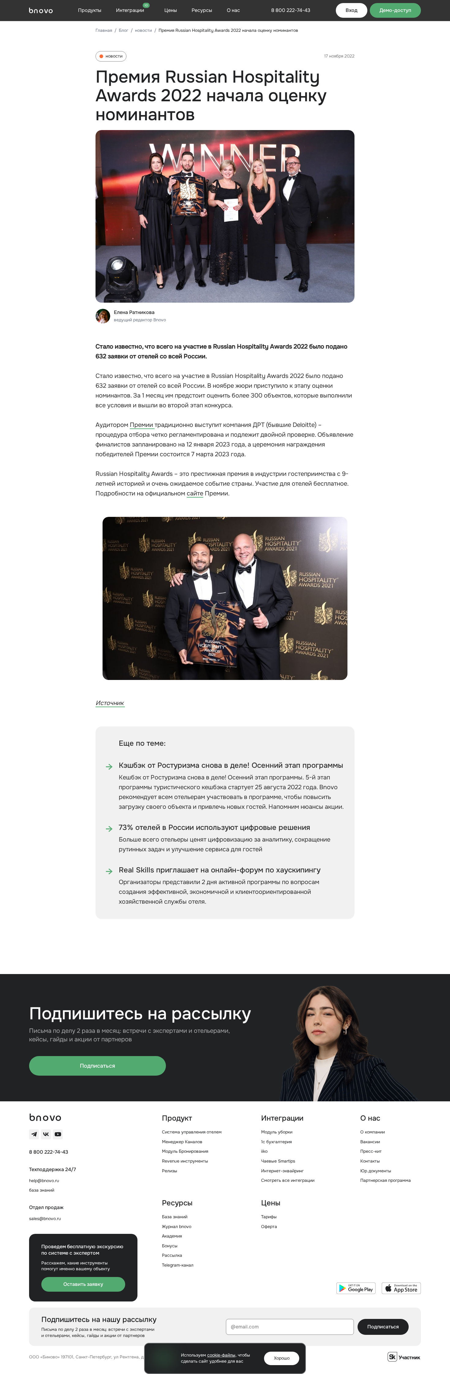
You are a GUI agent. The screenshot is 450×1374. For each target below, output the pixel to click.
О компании (372, 1132)
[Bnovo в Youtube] (58, 1134)
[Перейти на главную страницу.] (41, 10)
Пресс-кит (371, 1151)
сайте (195, 493)
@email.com (245, 1327)
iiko (264, 1151)
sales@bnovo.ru (45, 1218)
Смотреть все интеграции (287, 1180)
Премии (142, 425)
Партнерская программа (385, 1180)
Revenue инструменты (185, 1161)
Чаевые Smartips (278, 1161)
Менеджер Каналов (182, 1141)
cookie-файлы (221, 1355)
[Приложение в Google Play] (356, 1288)
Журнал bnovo (176, 1226)
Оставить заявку (83, 1284)
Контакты (370, 1161)
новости (143, 30)
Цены (170, 10)
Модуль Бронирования (185, 1151)
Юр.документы (375, 1171)
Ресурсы (202, 10)
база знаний (41, 1190)
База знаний (174, 1216)
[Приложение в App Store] (401, 1288)
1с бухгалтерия (276, 1141)
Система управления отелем (192, 1132)
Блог (123, 30)
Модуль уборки (276, 1132)
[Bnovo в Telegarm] (34, 1134)
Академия (172, 1236)
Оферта (269, 1226)
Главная (104, 30)
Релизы (169, 1171)
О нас (233, 10)
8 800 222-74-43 (48, 1152)
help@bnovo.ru (44, 1180)
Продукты (89, 10)
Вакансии (370, 1141)
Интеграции (132, 10)
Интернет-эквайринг (282, 1171)
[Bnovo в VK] (46, 1134)
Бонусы (170, 1246)
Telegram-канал (177, 1265)
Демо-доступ (395, 10)
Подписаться (97, 1065)
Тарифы (269, 1216)
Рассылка (172, 1255)
